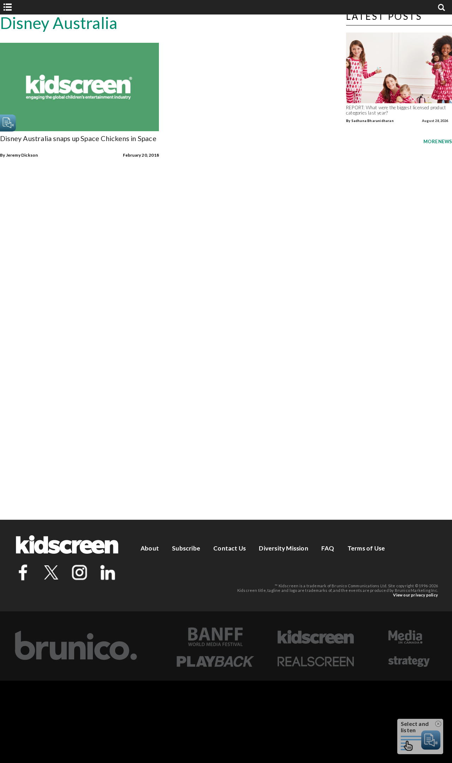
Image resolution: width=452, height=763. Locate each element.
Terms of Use (366, 548)
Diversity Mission (283, 548)
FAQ (327, 548)
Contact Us (229, 548)
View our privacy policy (415, 595)
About (150, 548)
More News (437, 141)
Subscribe (186, 548)
